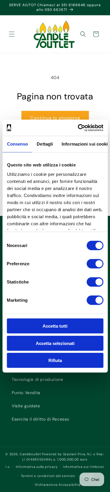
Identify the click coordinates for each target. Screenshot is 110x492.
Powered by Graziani (59, 454)
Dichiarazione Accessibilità (57, 485)
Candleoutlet (30, 454)
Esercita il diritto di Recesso (40, 419)
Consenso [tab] (17, 143)
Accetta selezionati (55, 343)
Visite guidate (26, 405)
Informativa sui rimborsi (83, 467)
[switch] (95, 263)
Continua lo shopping (55, 118)
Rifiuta (55, 360)
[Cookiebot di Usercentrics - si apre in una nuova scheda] (78, 127)
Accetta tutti (55, 325)
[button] (11, 34)
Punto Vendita (26, 392)
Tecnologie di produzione (37, 379)
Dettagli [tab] (45, 143)
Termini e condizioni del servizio (48, 476)
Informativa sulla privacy (37, 467)
